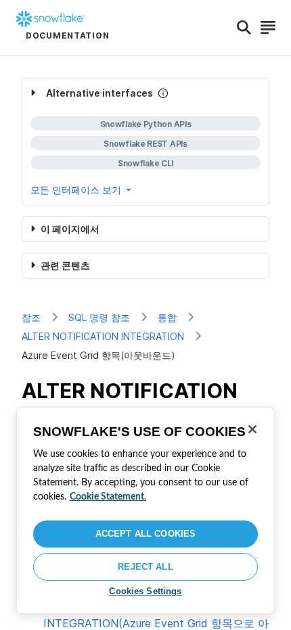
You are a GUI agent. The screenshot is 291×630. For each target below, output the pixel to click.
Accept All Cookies (145, 534)
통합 (167, 317)
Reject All (145, 567)
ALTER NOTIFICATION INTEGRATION (103, 336)
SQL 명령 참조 (99, 317)
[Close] (252, 429)
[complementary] (145, 141)
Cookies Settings (145, 591)
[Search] (244, 27)
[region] (145, 510)
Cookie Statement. (108, 497)
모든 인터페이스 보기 (75, 189)
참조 (31, 317)
